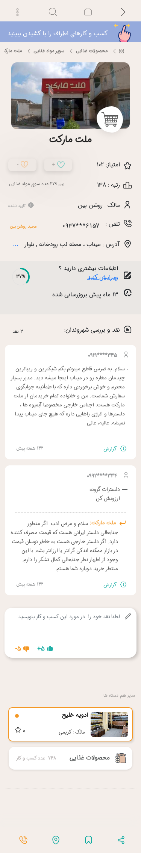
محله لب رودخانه (60, 223)
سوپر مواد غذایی (48, 30)
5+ (41, 628)
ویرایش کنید (102, 256)
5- (18, 628)
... (15, 223)
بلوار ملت (23, 223)
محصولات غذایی (92, 30)
